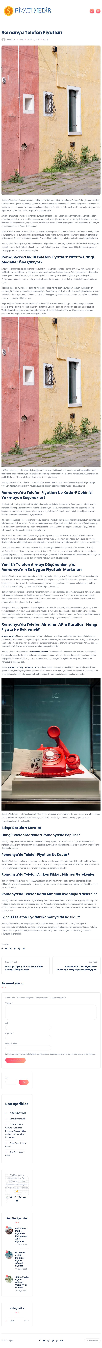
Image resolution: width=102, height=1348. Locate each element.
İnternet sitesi (11, 1044)
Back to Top (93, 1341)
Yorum (9, 1003)
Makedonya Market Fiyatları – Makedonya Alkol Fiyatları (21, 1235)
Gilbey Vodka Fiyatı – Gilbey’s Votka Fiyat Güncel (22, 1282)
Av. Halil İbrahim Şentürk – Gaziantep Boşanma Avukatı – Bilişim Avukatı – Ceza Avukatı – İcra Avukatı (16, 1130)
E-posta (9, 1033)
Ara (6, 1078)
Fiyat (21, 40)
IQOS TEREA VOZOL (18, 1113)
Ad (7, 1023)
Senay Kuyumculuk (17, 1119)
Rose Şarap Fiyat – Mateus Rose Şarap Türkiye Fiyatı (24, 968)
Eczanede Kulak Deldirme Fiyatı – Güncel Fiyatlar (20, 1259)
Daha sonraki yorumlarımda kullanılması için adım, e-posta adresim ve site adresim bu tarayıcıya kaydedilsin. (51, 1054)
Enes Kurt (11, 40)
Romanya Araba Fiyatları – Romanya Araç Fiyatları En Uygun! (77, 968)
